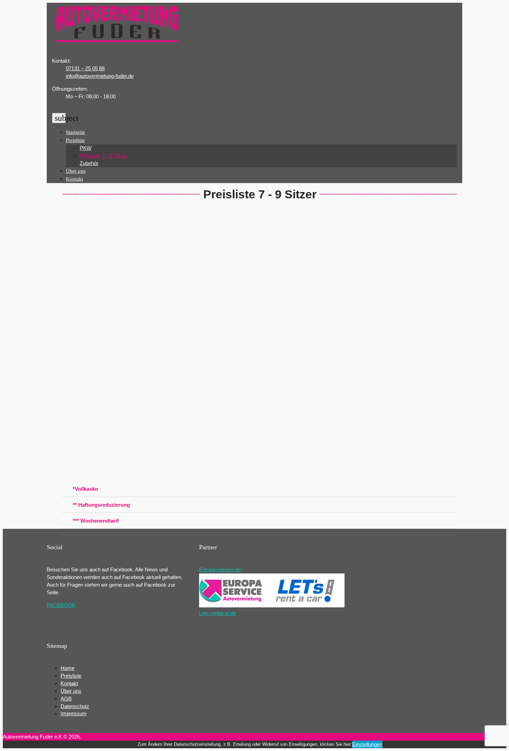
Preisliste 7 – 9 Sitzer (103, 156)
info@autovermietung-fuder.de (100, 76)
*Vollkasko (85, 489)
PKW (85, 148)
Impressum (74, 713)
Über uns (76, 171)
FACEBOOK (61, 605)
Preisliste (75, 140)
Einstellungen (367, 744)
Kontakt (74, 179)
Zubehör (89, 163)
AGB (66, 699)
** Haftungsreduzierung (101, 505)
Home (67, 668)
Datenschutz (75, 706)
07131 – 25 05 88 (85, 68)
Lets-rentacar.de (217, 613)
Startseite (75, 132)
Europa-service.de (220, 569)
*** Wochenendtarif (96, 521)
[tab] (259, 489)
